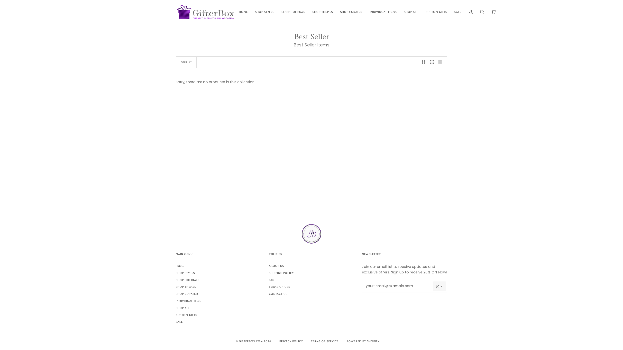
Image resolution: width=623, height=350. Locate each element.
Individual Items (189, 301)
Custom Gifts (186, 315)
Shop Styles (185, 273)
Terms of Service (325, 341)
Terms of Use (279, 287)
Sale (179, 322)
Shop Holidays (187, 280)
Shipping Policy (281, 273)
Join (439, 286)
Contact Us (278, 294)
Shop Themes (186, 287)
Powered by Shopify (363, 341)
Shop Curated (187, 294)
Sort (184, 62)
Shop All (183, 308)
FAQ (272, 280)
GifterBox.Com (251, 341)
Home (180, 266)
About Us (276, 266)
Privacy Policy (291, 341)
